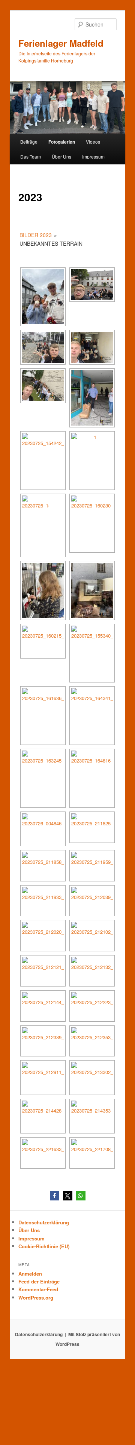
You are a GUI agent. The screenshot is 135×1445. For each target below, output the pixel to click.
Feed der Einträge (39, 1281)
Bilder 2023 (36, 235)
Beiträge (29, 141)
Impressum (93, 156)
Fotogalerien (61, 141)
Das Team (30, 156)
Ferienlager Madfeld (61, 43)
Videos (93, 141)
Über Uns (61, 156)
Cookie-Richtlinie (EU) (43, 1246)
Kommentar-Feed (38, 1289)
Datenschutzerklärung (43, 1222)
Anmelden (30, 1273)
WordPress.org (35, 1297)
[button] (54, 1195)
